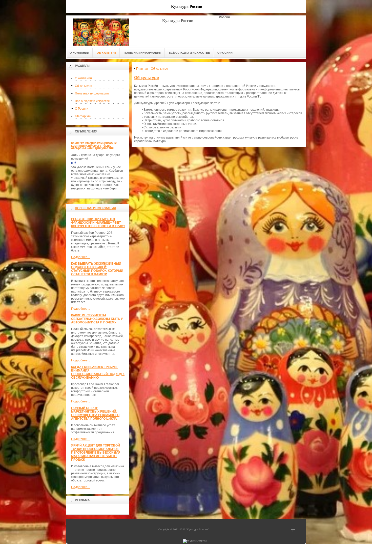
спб (73, 163)
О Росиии (81, 108)
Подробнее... (80, 257)
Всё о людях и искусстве (92, 101)
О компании (83, 78)
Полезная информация (92, 93)
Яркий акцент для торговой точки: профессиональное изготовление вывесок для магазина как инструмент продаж (95, 452)
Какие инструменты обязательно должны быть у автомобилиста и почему (97, 319)
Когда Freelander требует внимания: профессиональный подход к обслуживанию (98, 372)
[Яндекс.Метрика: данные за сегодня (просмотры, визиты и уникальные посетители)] (195, 541)
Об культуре (83, 86)
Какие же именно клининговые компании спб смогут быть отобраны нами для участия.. (94, 145)
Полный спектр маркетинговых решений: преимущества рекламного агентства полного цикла (95, 413)
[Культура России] (101, 30)
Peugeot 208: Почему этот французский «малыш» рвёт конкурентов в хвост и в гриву (98, 222)
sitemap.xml (83, 116)
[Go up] (293, 532)
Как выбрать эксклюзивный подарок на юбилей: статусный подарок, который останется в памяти (97, 269)
